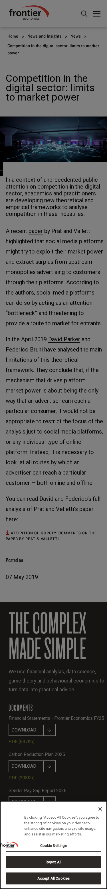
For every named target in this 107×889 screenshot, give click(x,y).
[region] (53, 845)
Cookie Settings (53, 845)
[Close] (100, 809)
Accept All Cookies (53, 878)
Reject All (53, 862)
